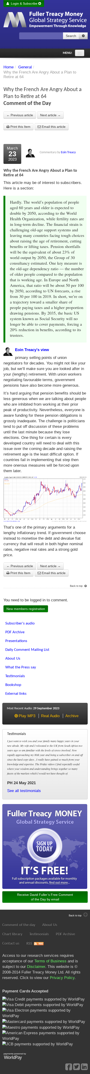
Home (8, 67)
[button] (83, 35)
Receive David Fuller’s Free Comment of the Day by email (45, 897)
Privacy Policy (62, 978)
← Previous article (19, 115)
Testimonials (39, 934)
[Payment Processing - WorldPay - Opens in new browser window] (18, 1056)
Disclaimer (36, 966)
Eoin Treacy (68, 152)
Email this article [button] (53, 127)
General (25, 67)
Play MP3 (27, 716)
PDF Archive (65, 934)
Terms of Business (50, 961)
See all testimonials (24, 791)
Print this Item (19, 127)
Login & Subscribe (23, 3)
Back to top (76, 585)
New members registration (25, 609)
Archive (71, 716)
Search (71, 36)
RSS (29, 943)
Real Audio (50, 716)
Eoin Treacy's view (32, 350)
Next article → (50, 115)
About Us (49, 925)
